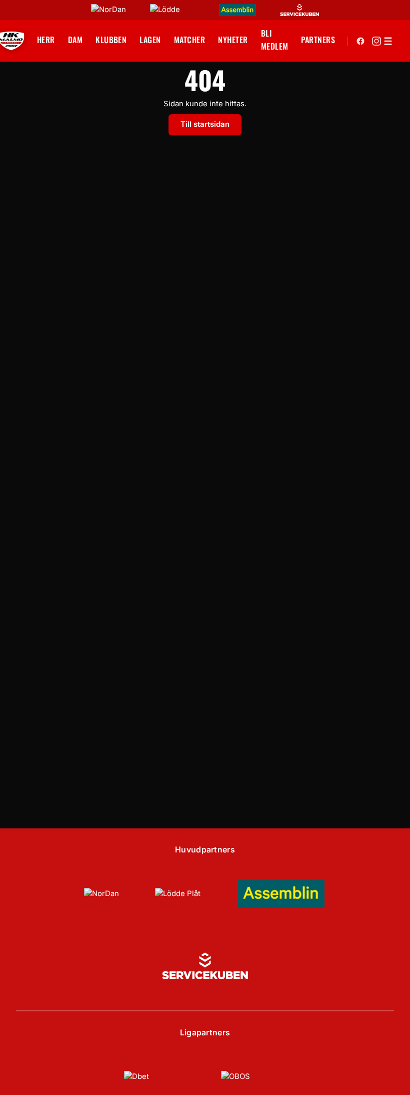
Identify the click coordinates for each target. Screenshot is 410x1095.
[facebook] (360, 41)
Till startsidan (205, 124)
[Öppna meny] (388, 41)
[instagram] (376, 41)
